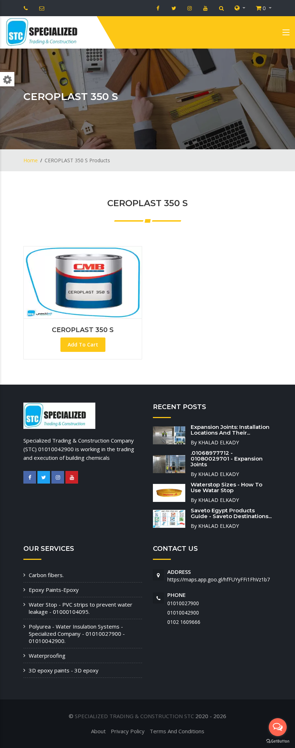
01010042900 (183, 612)
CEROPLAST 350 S (83, 330)
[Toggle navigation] (286, 34)
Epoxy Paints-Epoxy (54, 589)
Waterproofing (47, 655)
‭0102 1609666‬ (183, 621)
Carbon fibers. (46, 575)
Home (30, 160)
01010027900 (183, 603)
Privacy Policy (128, 731)
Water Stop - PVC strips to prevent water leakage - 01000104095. (80, 608)
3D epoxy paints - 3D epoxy (64, 670)
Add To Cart (83, 344)
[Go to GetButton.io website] (277, 741)
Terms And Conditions (177, 731)
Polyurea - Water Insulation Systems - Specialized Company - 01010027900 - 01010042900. (77, 633)
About (98, 731)
